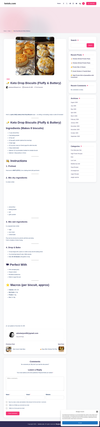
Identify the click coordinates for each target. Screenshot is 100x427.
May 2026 (73, 109)
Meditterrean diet (75, 163)
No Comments (39, 87)
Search (74, 40)
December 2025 (75, 126)
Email (28, 394)
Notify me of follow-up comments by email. (19, 405)
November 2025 (75, 129)
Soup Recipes (74, 167)
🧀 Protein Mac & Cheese (78, 67)
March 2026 (74, 116)
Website (48, 394)
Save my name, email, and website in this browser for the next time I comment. (27, 402)
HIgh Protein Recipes (76, 153)
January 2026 (74, 122)
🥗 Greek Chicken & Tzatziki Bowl (81, 71)
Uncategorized (75, 170)
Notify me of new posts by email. (17, 408)
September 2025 (75, 136)
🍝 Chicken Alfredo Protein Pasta (80, 58)
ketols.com (10, 3)
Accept (80, 422)
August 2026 (74, 102)
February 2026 (75, 119)
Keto (8, 79)
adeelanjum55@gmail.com (27, 333)
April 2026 (73, 112)
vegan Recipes (75, 174)
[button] (97, 411)
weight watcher (75, 177)
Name (8, 394)
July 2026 (73, 105)
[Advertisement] (50, 19)
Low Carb (73, 160)
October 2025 (74, 133)
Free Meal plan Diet (76, 150)
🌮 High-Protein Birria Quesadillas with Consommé (82, 76)
